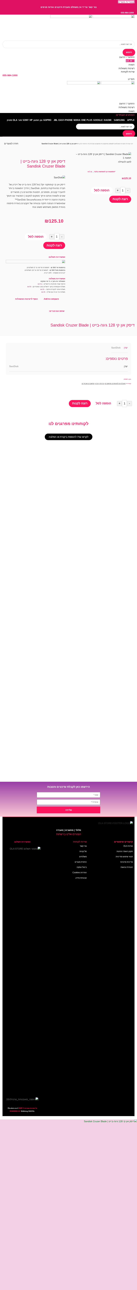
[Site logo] (113, 27)
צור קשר (83, 846)
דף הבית (130, 144)
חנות (123, 144)
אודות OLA (128, 846)
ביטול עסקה (82, 867)
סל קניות (83, 851)
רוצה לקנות (120, 199)
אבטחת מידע (81, 878)
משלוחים (83, 856)
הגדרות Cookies (80, 872)
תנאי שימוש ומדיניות (124, 856)
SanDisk (116, 347)
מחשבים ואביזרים (94, 144)
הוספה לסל (101, 190)
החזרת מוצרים (81, 862)
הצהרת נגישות (127, 867)
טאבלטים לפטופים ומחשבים (111, 144)
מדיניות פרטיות (126, 862)
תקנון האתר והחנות (125, 851)
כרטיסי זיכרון (83, 144)
